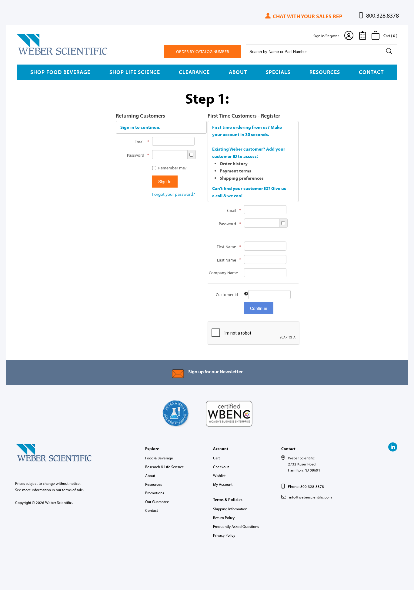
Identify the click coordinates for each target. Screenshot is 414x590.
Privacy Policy (224, 535)
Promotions (154, 492)
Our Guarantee (157, 501)
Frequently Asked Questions (236, 526)
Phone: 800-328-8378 (306, 486)
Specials (278, 71)
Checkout (221, 466)
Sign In (165, 181)
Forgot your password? (173, 194)
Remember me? (172, 168)
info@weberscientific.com (310, 497)
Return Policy (224, 517)
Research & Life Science (164, 466)
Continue (258, 308)
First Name (227, 246)
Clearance (194, 71)
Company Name (223, 272)
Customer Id (227, 294)
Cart (216, 457)
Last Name (227, 260)
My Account (222, 484)
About (238, 71)
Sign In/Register (326, 35)
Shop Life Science (134, 71)
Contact (371, 71)
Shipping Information (230, 508)
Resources (324, 71)
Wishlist (219, 475)
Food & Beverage (159, 457)
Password (136, 155)
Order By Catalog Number (202, 51)
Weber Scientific (31, 54)
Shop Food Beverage (60, 71)
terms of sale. (73, 489)
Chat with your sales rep (307, 16)
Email (140, 142)
